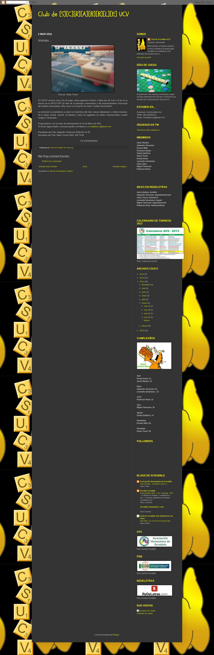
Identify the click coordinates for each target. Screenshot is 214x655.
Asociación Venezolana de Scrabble (156, 481)
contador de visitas (145, 613)
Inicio (85, 166)
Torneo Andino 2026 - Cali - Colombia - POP (156, 493)
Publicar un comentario (52, 161)
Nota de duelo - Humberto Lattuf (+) (153, 484)
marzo (145, 303)
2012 (142, 278)
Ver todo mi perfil (144, 57)
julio (144, 288)
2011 (142, 281)
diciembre (146, 285)
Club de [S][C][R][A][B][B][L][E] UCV (83, 14)
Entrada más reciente (48, 166)
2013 (142, 274)
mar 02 (147, 317)
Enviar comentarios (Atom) (61, 171)
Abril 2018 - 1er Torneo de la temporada (155, 521)
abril (144, 299)
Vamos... (147, 320)
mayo (144, 296)
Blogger (116, 635)
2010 (142, 331)
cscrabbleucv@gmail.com (99, 126)
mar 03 (147, 313)
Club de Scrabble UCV (160, 39)
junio (144, 292)
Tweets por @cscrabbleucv (148, 130)
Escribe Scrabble (147, 491)
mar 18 (147, 310)
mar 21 (147, 306)
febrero (145, 326)
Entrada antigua (120, 166)
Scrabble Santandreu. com (152, 507)
